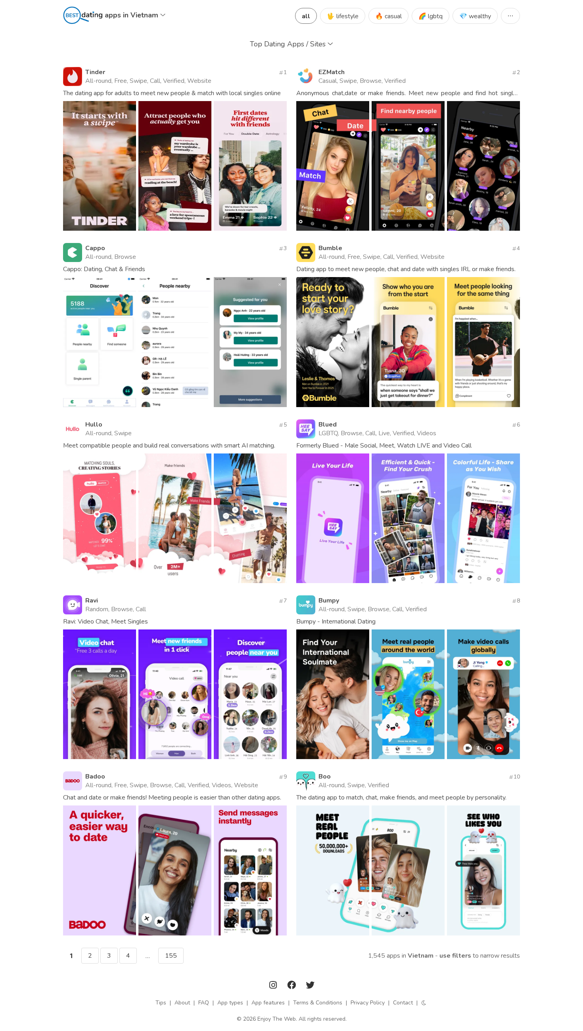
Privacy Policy (368, 1002)
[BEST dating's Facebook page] (292, 986)
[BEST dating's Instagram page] (274, 986)
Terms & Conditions (317, 1002)
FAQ (203, 1002)
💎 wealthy (475, 16)
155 (171, 955)
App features (268, 1002)
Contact (403, 1002)
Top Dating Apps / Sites (289, 44)
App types (230, 1002)
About (182, 1002)
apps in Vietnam (132, 15)
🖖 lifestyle (343, 16)
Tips (160, 1002)
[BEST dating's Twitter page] (310, 986)
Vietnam (420, 955)
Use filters (455, 955)
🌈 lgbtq (430, 16)
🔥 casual (388, 16)
